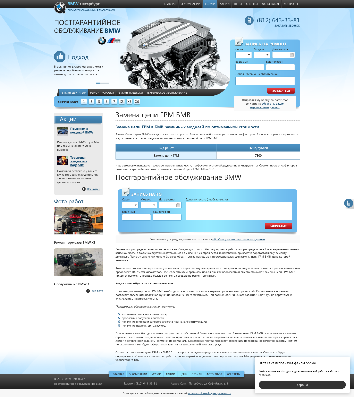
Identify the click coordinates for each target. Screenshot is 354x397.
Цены (238, 4)
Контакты (291, 4)
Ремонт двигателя (73, 92)
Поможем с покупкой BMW (81, 130)
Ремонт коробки (102, 92)
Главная (170, 4)
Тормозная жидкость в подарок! (78, 161)
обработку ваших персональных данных (267, 105)
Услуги (210, 4)
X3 (122, 101)
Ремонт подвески (130, 92)
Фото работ (270, 4)
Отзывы (252, 4)
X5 (129, 101)
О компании (190, 4)
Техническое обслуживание (167, 92)
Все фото (97, 291)
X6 (137, 101)
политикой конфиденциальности (209, 393)
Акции (224, 4)
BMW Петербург (75, 378)
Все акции (93, 189)
